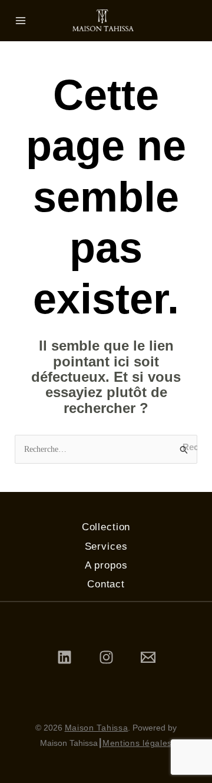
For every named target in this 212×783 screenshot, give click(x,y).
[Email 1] (148, 657)
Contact (106, 584)
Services (106, 546)
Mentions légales (137, 743)
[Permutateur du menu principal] (20, 20)
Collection (106, 527)
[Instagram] (106, 657)
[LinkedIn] (64, 657)
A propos (106, 565)
